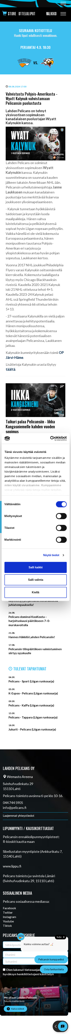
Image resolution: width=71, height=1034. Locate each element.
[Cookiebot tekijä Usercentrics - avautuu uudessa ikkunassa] (50, 438)
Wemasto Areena (19, 777)
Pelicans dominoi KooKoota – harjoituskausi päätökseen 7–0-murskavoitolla (29, 621)
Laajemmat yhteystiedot (18, 815)
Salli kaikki (36, 567)
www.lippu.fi (12, 866)
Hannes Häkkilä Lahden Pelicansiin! (32, 637)
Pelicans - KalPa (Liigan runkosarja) (31, 705)
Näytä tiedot (51, 555)
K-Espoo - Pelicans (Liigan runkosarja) (33, 693)
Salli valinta (35, 579)
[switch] (61, 516)
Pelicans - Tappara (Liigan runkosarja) (33, 717)
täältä (10, 369)
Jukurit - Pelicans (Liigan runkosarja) (32, 729)
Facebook (9, 908)
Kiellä (35, 592)
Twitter (8, 912)
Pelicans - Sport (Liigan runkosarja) (31, 681)
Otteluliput (27, 14)
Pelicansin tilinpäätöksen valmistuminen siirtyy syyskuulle (35, 651)
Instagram (9, 917)
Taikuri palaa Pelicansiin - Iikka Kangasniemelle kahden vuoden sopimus (30, 426)
